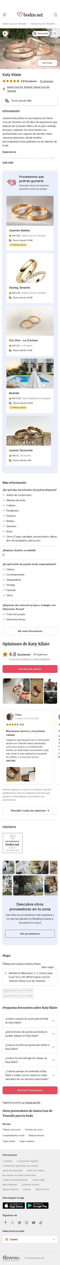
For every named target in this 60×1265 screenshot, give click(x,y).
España (14, 1239)
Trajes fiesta (9, 1141)
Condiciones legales (27, 1161)
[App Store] (14, 1208)
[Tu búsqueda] (5, 33)
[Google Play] (37, 1208)
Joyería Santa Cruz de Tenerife (18, 990)
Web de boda (42, 1189)
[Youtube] (33, 1223)
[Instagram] (26, 1223)
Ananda (14, 393)
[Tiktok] (41, 1223)
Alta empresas (10, 1184)
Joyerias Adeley (19, 230)
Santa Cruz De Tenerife (43, 23)
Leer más (8, 162)
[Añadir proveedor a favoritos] (54, 33)
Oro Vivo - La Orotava (23, 340)
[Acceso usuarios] (55, 14)
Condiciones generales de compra (20, 1165)
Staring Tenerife (19, 287)
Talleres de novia (11, 1129)
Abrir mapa (48, 967)
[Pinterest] (19, 1223)
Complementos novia (13, 1135)
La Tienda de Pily (31, 1102)
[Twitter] (12, 1223)
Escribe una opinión (30, 669)
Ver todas (47, 62)
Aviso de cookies (36, 1170)
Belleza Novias (36, 1135)
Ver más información (30, 631)
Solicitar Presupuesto (30, 1090)
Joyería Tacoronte (21, 450)
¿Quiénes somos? (31, 1184)
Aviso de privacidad (12, 1170)
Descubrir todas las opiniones (28, 810)
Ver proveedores (30, 933)
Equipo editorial (10, 1189)
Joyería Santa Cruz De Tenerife (18, 996)
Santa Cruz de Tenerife (15, 23)
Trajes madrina (26, 1141)
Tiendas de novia (34, 1129)
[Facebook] (5, 1223)
